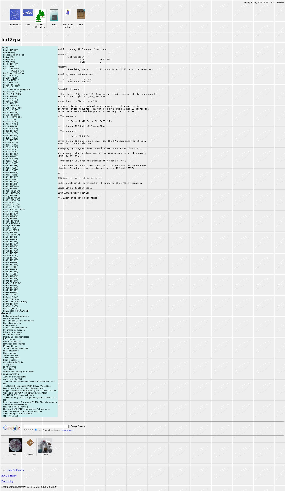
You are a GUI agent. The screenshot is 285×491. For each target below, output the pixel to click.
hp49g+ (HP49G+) (11, 235)
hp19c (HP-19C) (10, 122)
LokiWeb (30, 454)
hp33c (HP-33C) (10, 163)
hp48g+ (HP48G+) (11, 225)
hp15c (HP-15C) (10, 99)
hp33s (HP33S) (10, 168)
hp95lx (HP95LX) (11, 299)
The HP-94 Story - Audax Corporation (20, 397)
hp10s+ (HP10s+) (11, 80)
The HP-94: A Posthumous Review (18, 395)
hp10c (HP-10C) (10, 75)
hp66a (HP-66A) (10, 246)
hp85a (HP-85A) (10, 269)
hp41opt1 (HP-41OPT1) (14, 209)
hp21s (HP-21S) (10, 129)
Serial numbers (10, 353)
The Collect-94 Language (14, 386)
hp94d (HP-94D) (10, 290)
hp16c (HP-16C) (10, 101)
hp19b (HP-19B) (10, 112)
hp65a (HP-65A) (10, 244)
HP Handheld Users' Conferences (18, 321)
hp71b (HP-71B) (10, 253)
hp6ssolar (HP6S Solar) (14, 55)
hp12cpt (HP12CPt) (12, 94)
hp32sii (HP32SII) (11, 161)
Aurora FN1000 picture (20, 89)
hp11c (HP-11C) (10, 82)
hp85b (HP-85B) (10, 272)
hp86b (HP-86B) (10, 278)
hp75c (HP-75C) (10, 255)
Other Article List (10, 416)
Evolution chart (10, 325)
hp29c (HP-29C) (10, 149)
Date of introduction (12, 323)
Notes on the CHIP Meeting (15, 407)
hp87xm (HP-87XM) (12, 283)
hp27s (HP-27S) (10, 142)
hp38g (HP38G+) (11, 186)
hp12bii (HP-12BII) (11, 85)
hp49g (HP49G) (10, 232)
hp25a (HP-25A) (10, 135)
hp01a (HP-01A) (10, 50)
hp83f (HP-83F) (10, 267)
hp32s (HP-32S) (10, 159)
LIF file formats (9, 339)
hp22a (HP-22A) (10, 131)
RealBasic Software (68, 25)
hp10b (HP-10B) (10, 66)
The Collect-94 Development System (19, 381)
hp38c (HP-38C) (10, 179)
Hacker (45, 454)
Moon (15, 454)
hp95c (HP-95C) (10, 297)
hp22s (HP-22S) (10, 133)
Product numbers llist (12, 341)
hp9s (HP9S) (9, 62)
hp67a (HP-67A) (10, 248)
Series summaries (11, 355)
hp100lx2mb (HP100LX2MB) (16, 311)
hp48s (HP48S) (10, 228)
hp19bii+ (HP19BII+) (12, 117)
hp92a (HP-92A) (10, 288)
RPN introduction (11, 351)
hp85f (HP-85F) (10, 274)
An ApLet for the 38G (12, 379)
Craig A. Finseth (15, 470)
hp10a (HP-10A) (10, 64)
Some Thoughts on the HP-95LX (17, 414)
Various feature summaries (15, 328)
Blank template (10, 360)
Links (28, 24)
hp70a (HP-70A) (10, 251)
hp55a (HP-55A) (10, 239)
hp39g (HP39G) (10, 189)
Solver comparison (11, 358)
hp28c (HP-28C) (10, 145)
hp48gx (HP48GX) (11, 223)
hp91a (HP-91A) (10, 285)
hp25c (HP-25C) (10, 138)
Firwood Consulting (40, 25)
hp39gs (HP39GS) (11, 193)
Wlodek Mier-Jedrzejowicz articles (18, 371)
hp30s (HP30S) (10, 152)
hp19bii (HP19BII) (11, 115)
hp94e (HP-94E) (10, 292)
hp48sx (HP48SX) (11, 230)
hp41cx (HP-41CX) (11, 207)
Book (54, 24)
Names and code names (14, 344)
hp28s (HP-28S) (10, 147)
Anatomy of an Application (15, 377)
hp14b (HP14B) (10, 96)
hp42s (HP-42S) (10, 212)
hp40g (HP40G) (10, 195)
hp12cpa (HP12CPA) (12, 92)
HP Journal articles (11, 334)
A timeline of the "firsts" (13, 362)
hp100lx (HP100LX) (12, 308)
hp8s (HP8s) (9, 57)
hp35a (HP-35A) (10, 172)
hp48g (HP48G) (10, 218)
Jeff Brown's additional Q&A (15, 348)
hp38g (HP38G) (10, 184)
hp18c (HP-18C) (10, 110)
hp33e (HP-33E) (10, 165)
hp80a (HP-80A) (10, 260)
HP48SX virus (9, 367)
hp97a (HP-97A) (10, 304)
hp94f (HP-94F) (10, 295)
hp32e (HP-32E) (10, 156)
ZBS (81, 24)
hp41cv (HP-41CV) (11, 205)
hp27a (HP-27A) (10, 140)
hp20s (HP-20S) (10, 124)
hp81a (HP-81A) (10, 262)
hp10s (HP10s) (10, 78)
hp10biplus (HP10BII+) (13, 73)
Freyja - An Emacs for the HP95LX (18, 391)
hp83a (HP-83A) (10, 265)
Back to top (7, 481)
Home (246, 2)
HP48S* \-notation (11, 318)
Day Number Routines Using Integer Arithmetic (24, 388)
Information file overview (14, 330)
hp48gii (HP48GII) (11, 221)
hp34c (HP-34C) (10, 170)
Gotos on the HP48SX (13, 393)
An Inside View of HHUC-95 (15, 404)
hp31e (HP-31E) (10, 154)
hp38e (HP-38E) (10, 182)
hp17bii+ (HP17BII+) (12, 108)
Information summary (12, 332)
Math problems (10, 346)
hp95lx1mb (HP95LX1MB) (15, 302)
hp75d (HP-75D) (10, 258)
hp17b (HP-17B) (10, 103)
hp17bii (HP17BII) (11, 105)
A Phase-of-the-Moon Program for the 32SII (22, 411)
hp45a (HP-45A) (10, 214)
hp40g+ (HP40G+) (11, 200)
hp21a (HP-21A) (10, 126)
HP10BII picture (17, 71)
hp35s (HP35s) (10, 175)
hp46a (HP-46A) (10, 216)
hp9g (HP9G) (9, 59)
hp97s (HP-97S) (10, 306)
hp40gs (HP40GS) (11, 198)
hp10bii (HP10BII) (11, 69)
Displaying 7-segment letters (16, 337)
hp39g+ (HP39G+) (11, 191)
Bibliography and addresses (16, 316)
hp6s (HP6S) (9, 52)
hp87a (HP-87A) (10, 281)
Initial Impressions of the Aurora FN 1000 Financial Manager (30, 402)
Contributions (15, 24)
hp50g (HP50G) (10, 237)
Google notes (67, 430)
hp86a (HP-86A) (10, 276)
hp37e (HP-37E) (10, 177)
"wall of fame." (9, 369)
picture (13, 119)
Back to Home (8, 475)
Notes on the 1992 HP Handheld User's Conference (26, 409)
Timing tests (8, 364)
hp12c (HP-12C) (10, 87)
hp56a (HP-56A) (10, 242)
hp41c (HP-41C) (10, 202)
